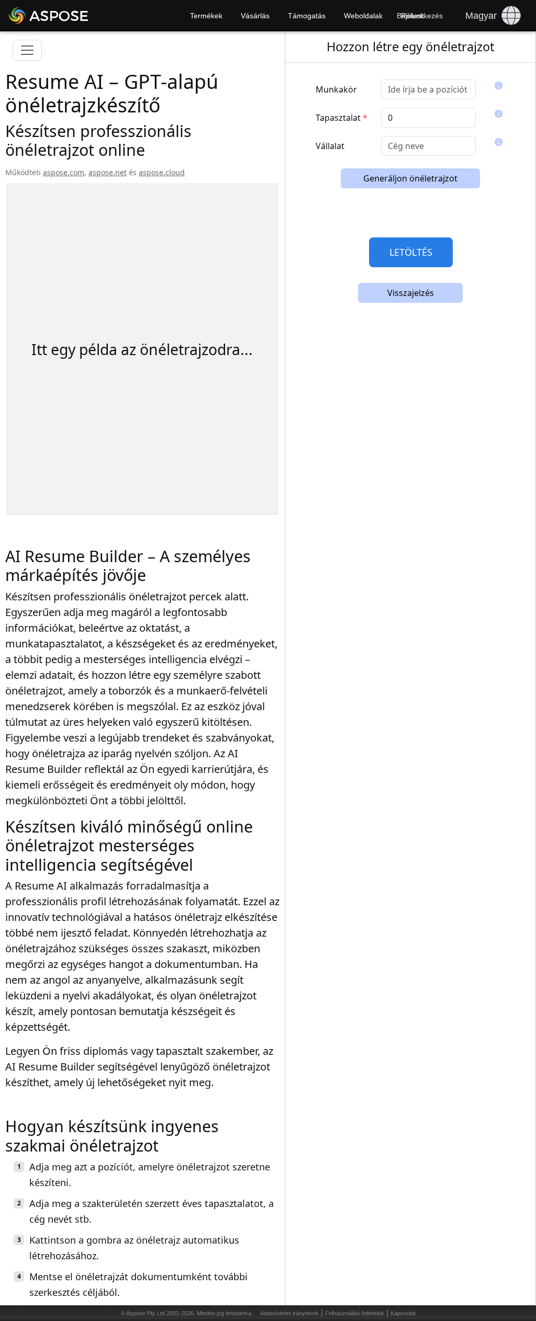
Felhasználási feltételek (354, 1313)
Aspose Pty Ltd (145, 1313)
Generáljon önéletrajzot (410, 178)
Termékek (206, 16)
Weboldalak (363, 16)
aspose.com (63, 172)
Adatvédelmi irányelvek (289, 1313)
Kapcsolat (403, 1313)
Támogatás (307, 16)
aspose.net (107, 172)
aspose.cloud (162, 172)
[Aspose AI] (78, 16)
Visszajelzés (410, 293)
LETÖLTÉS (410, 252)
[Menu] (27, 50)
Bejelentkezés (420, 16)
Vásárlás (255, 16)
